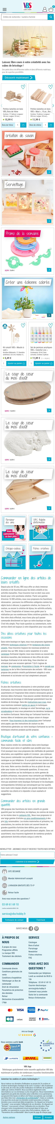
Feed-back (41, 920)
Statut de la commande (38, 994)
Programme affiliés (10, 950)
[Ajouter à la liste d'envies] (23, 87)
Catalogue (33, 942)
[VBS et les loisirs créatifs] (27, 6)
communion (16, 666)
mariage (4, 666)
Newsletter (33, 951)
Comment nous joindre (38, 991)
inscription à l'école (31, 666)
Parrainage (33, 948)
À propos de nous (9, 947)
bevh (21, 1042)
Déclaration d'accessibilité (13, 999)
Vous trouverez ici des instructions (23, 720)
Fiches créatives (35, 954)
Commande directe (10, 968)
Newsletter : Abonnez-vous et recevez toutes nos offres (27, 849)
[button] (4, 105)
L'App (4, 1002)
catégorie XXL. (25, 815)
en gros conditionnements (35, 818)
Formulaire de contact (14, 920)
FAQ (30, 958)
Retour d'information (37, 998)
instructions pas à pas (37, 702)
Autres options (9, 1117)
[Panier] (51, 9)
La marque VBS (8, 953)
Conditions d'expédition (11, 978)
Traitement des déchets (11, 956)
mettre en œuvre (29, 705)
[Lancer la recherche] (51, 17)
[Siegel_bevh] (12, 1047)
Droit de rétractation (10, 987)
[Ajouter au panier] (23, 124)
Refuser (38, 1117)
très (6, 821)
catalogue (5, 654)
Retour (5, 996)
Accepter (48, 1117)
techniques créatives (18, 645)
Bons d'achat (34, 945)
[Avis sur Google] (27, 1033)
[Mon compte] (45, 9)
